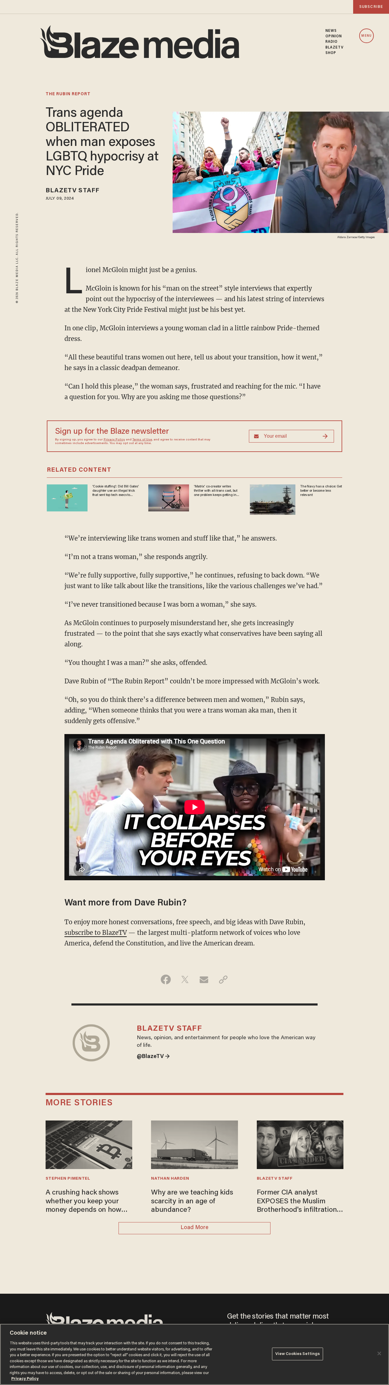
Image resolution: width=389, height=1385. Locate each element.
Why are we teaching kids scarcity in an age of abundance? (192, 1201)
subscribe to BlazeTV (95, 932)
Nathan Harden (170, 1179)
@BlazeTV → (153, 1057)
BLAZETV (334, 47)
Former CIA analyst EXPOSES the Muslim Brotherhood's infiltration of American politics (297, 1202)
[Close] (379, 1353)
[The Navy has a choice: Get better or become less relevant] (272, 498)
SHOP (330, 53)
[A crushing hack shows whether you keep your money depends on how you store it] (89, 1144)
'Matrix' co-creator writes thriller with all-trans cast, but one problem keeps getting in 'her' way (215, 491)
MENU (366, 36)
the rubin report (68, 94)
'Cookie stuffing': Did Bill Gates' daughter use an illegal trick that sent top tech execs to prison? (115, 491)
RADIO (331, 42)
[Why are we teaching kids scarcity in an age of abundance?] (194, 1144)
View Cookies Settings (297, 1354)
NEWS (331, 31)
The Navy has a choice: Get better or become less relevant (321, 491)
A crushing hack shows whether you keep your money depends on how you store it (83, 1202)
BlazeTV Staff (72, 191)
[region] (194, 1354)
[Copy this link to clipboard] (223, 979)
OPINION (333, 36)
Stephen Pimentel (68, 1179)
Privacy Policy (114, 439)
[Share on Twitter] (185, 979)
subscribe (371, 7)
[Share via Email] (204, 979)
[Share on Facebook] (166, 979)
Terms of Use (142, 439)
